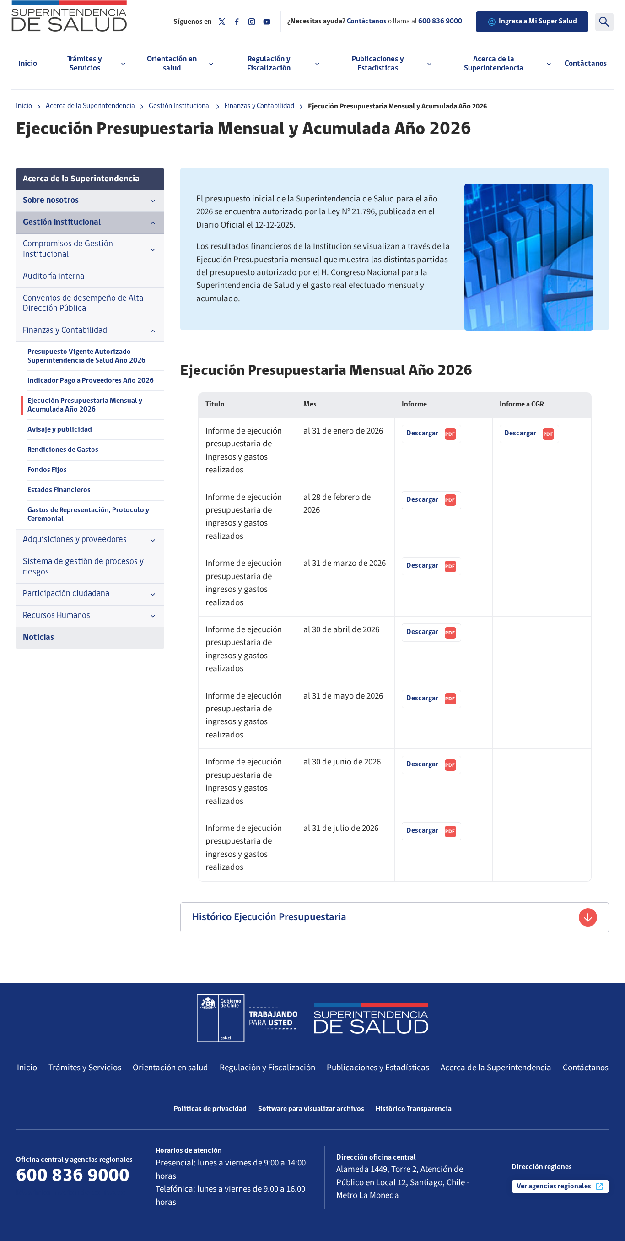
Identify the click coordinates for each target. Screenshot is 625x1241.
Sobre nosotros (51, 200)
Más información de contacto (70, 1193)
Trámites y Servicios (84, 1068)
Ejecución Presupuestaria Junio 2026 (431, 765)
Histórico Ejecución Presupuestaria (269, 917)
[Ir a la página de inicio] (85, 16)
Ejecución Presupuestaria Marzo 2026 (431, 566)
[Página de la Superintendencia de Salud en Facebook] (237, 22)
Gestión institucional (62, 222)
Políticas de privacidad (210, 1109)
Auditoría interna (53, 276)
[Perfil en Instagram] (252, 22)
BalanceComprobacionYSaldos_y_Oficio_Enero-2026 (529, 434)
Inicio (27, 64)
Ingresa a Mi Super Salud (538, 21)
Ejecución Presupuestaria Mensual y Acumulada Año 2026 (84, 405)
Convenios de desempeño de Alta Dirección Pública (83, 304)
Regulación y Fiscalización (267, 1068)
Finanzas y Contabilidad (259, 106)
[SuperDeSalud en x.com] (222, 22)
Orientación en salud (170, 1068)
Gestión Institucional (180, 106)
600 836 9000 (440, 21)
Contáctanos (586, 64)
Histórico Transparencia (414, 1109)
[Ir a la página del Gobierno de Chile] (247, 1018)
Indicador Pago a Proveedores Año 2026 (90, 381)
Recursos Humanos (56, 616)
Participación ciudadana (66, 594)
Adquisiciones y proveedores (75, 540)
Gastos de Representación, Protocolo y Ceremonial (88, 515)
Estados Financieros (59, 490)
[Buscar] (604, 22)
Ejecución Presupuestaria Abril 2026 (431, 632)
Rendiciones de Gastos (62, 450)
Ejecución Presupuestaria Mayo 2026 (431, 699)
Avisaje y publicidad (59, 430)
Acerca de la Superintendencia (90, 106)
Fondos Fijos (47, 470)
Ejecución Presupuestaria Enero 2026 (431, 434)
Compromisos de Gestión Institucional (68, 249)
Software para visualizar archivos (311, 1109)
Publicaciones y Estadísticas (378, 1068)
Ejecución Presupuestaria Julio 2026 (431, 831)
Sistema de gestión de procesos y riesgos (83, 567)
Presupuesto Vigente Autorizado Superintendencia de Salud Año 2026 (86, 356)
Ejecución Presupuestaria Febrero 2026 (431, 500)
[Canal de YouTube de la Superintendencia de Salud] (267, 22)
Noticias (38, 638)
